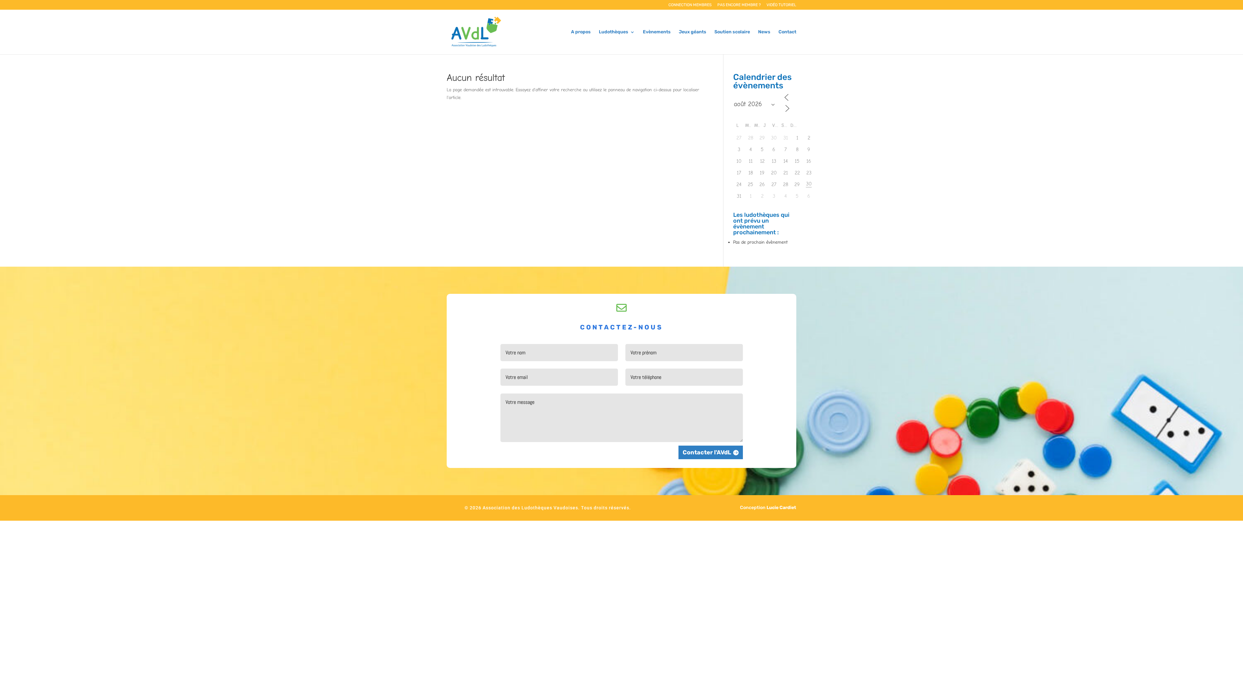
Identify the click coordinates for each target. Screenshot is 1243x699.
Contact (787, 32)
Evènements (657, 32)
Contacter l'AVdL (707, 452)
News (764, 32)
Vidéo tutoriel (781, 5)
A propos (581, 32)
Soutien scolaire (732, 32)
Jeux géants (692, 32)
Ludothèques (613, 32)
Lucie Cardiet (781, 507)
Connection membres (689, 5)
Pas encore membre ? (739, 5)
